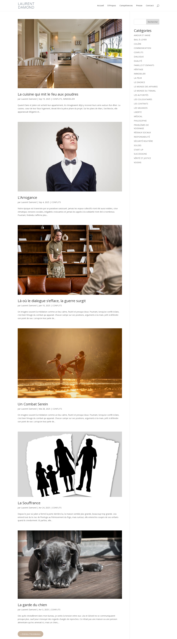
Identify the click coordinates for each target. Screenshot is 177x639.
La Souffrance (29, 502)
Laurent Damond (29, 99)
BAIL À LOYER (140, 39)
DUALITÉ (138, 61)
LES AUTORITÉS (141, 95)
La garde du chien (32, 604)
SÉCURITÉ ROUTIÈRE (143, 141)
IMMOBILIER (69, 99)
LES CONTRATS (141, 103)
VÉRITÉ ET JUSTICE (142, 158)
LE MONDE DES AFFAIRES (146, 86)
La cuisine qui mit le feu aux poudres (48, 94)
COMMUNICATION (142, 48)
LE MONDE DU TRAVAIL (145, 90)
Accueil (100, 6)
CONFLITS (57, 99)
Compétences (126, 6)
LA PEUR (138, 78)
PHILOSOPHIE (140, 120)
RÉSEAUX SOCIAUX (142, 132)
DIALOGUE (139, 56)
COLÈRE (137, 44)
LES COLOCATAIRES (143, 99)
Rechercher (153, 22)
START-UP (138, 149)
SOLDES (137, 145)
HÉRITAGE (138, 69)
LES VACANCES (141, 108)
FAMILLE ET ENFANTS (144, 65)
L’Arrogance (27, 197)
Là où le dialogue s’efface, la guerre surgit (52, 300)
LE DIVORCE (139, 82)
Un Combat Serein (33, 404)
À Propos (111, 6)
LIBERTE (138, 112)
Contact (150, 6)
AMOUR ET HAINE (142, 35)
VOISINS (137, 162)
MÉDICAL (138, 116)
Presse (139, 6)
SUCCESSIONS (140, 154)
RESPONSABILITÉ (142, 136)
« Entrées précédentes (30, 634)
